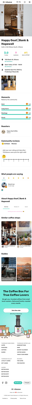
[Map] (25, 2)
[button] (27, 382)
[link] (17, 61)
